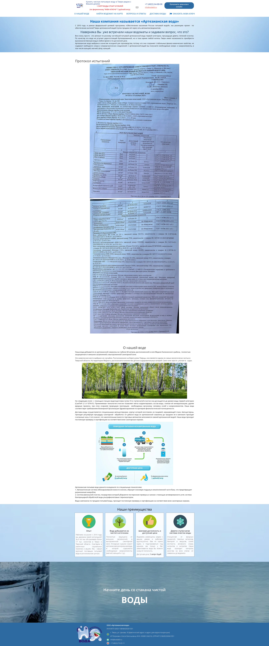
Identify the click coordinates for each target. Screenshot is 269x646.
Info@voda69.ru (151, 7)
